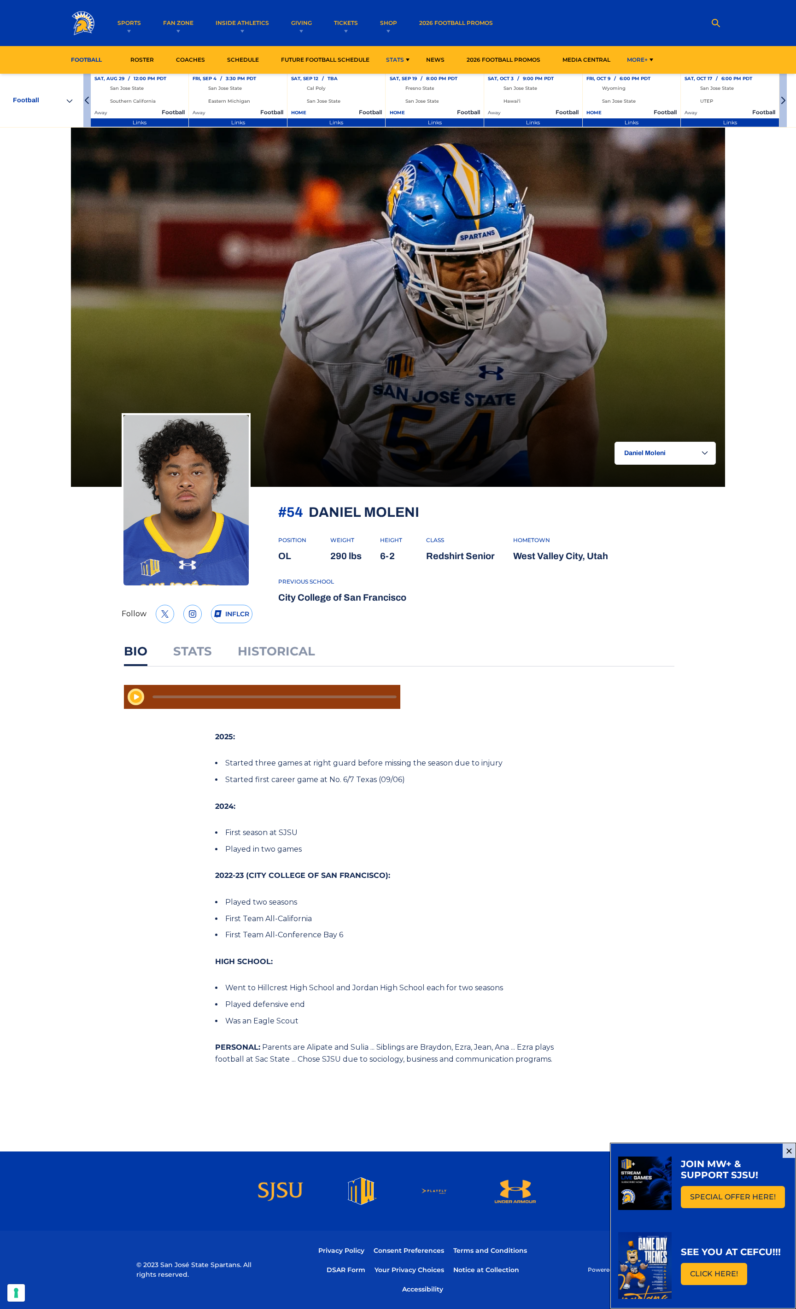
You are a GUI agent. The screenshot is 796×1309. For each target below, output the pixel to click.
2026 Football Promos (456, 22)
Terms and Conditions (490, 1250)
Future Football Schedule (325, 59)
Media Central (586, 59)
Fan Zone (178, 22)
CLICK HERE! (718, 1276)
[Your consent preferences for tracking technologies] (16, 1293)
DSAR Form (346, 1270)
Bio (135, 651)
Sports (129, 22)
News (435, 59)
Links (139, 122)
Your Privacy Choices (409, 1270)
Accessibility (422, 1289)
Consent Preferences (409, 1250)
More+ (637, 59)
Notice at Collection (486, 1270)
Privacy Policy (341, 1250)
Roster (142, 59)
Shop (388, 22)
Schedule (243, 59)
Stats (395, 59)
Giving (301, 22)
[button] (87, 100)
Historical (276, 651)
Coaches (190, 59)
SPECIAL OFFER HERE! (737, 1199)
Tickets (346, 22)
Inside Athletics (242, 22)
